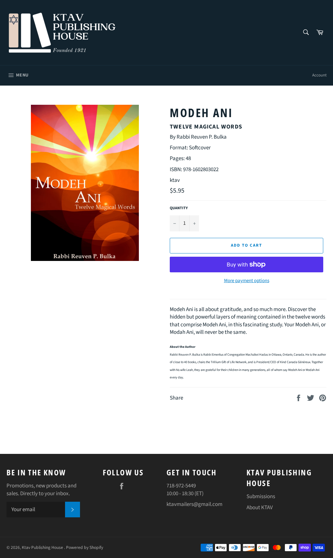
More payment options (246, 281)
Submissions (260, 496)
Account (319, 75)
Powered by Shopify (84, 547)
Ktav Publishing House (43, 547)
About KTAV (259, 507)
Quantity (179, 208)
